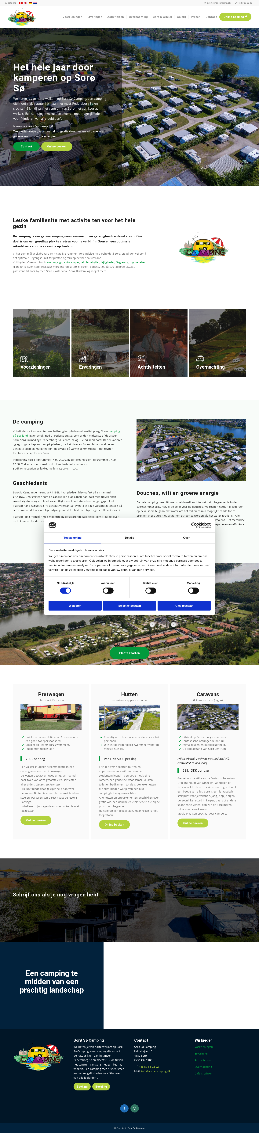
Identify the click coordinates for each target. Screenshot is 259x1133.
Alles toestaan (184, 605)
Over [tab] (186, 537)
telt (83, 262)
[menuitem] (10, 3)
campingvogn (54, 262)
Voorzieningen (204, 1047)
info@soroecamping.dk (219, 2)
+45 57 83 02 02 (244, 2)
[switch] (108, 590)
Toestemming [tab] (73, 537)
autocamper (71, 262)
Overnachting (203, 1067)
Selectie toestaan (129, 605)
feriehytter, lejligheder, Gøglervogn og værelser (116, 262)
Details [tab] (129, 537)
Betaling (11, 2)
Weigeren (75, 605)
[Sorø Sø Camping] (21, 17)
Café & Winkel (203, 1073)
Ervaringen (202, 1053)
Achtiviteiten (203, 1060)
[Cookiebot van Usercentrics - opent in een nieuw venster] (194, 525)
